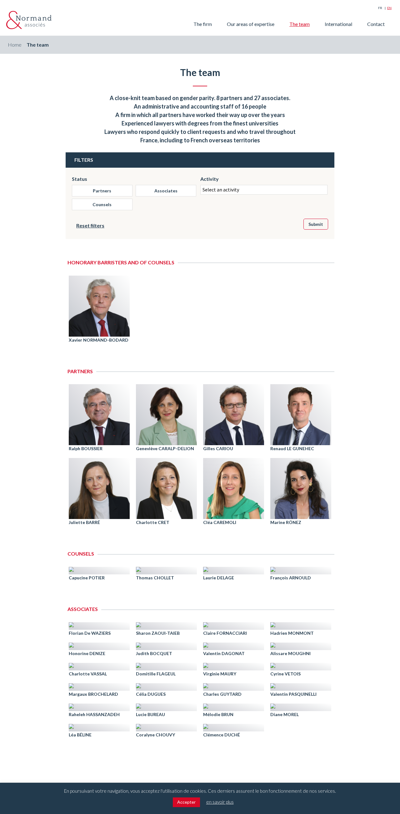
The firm (202, 24)
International (338, 24)
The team (299, 24)
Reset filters (90, 225)
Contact (376, 24)
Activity (209, 179)
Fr (380, 8)
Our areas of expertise (250, 24)
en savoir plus (220, 802)
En (389, 8)
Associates (166, 190)
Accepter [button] (186, 802)
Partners (102, 190)
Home (15, 45)
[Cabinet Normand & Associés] (29, 20)
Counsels (102, 204)
